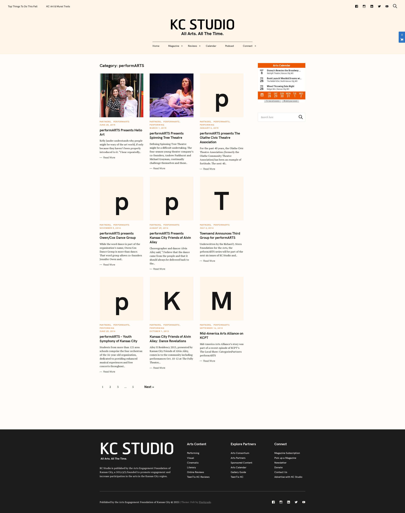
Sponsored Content (241, 462)
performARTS (121, 121)
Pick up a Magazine (285, 457)
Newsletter (280, 462)
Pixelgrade (205, 502)
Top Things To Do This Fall (22, 6)
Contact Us (280, 472)
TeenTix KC (237, 476)
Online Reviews (195, 472)
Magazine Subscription (287, 453)
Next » (149, 387)
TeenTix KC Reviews (198, 476)
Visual (190, 457)
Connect (247, 45)
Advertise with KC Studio (288, 476)
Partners (105, 121)
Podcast (229, 45)
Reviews (192, 45)
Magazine (173, 45)
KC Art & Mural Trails (58, 6)
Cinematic (193, 462)
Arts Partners (238, 457)
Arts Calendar (238, 467)
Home (156, 45)
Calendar (211, 45)
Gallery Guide (238, 472)
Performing (157, 125)
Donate (278, 467)
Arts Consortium (240, 453)
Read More (109, 157)
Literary (191, 467)
